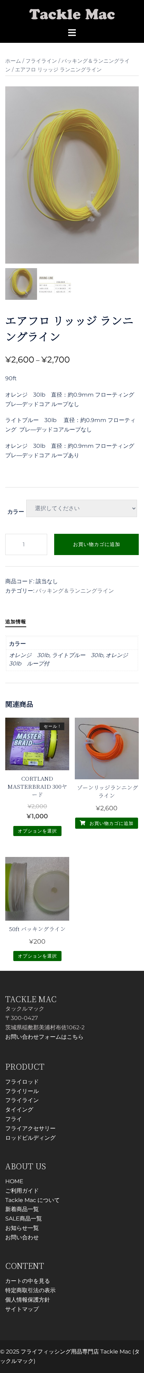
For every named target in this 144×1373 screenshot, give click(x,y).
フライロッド (22, 1081)
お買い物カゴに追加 (96, 544)
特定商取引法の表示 (30, 1290)
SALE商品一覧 (23, 1218)
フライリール (22, 1091)
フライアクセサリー (30, 1128)
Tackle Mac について (32, 1200)
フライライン (41, 61)
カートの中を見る (27, 1281)
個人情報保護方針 (27, 1299)
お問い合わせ (22, 1237)
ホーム (13, 61)
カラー (15, 511)
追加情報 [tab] (15, 621)
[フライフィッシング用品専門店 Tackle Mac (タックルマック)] (72, 13)
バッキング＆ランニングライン (75, 590)
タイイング (19, 1109)
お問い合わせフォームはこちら (44, 1036)
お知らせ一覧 (22, 1228)
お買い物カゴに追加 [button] (111, 823)
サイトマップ (22, 1309)
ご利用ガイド (22, 1190)
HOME (14, 1181)
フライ (13, 1119)
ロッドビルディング (30, 1137)
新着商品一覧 (22, 1209)
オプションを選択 (37, 831)
